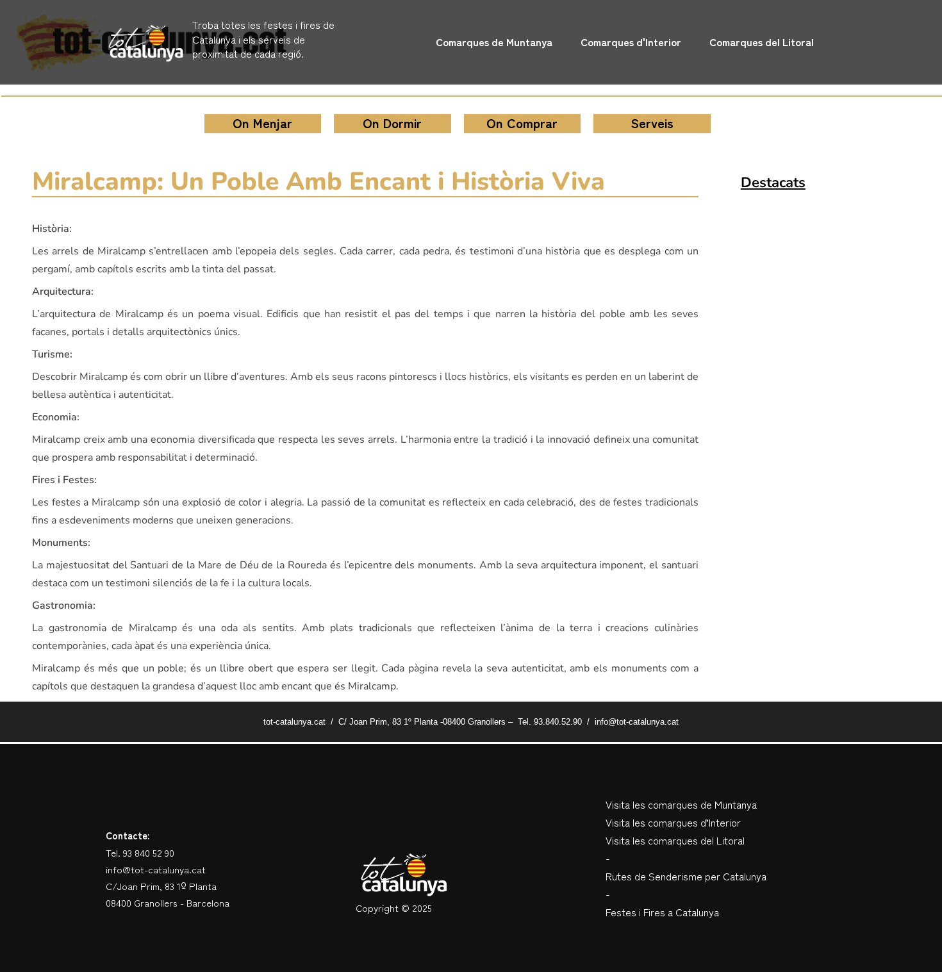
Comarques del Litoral (761, 41)
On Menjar (262, 122)
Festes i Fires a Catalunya (662, 911)
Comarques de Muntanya (494, 41)
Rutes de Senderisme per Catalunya (686, 876)
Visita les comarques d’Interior (673, 822)
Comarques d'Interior (631, 41)
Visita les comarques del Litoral (675, 840)
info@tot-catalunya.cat (156, 869)
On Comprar (522, 122)
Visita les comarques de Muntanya (681, 804)
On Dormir (392, 122)
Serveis (652, 122)
